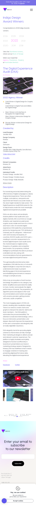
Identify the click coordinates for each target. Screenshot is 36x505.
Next (34, 402)
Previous (2, 402)
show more (7, 183)
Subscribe (18, 463)
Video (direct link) (9, 154)
